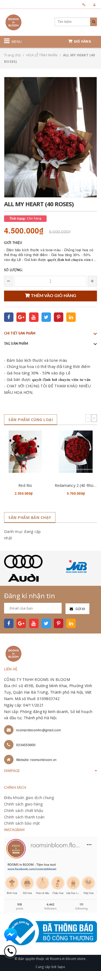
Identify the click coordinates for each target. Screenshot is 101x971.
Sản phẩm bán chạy (29, 517)
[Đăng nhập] (93, 4)
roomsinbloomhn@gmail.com (38, 730)
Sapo (61, 967)
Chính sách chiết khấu (23, 810)
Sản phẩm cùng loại (30, 419)
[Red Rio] (25, 452)
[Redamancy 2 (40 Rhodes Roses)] (76, 452)
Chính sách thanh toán (24, 817)
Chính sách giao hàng (23, 804)
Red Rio (25, 485)
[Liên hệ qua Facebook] (11, 934)
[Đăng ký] (82, 4)
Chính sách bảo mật (22, 823)
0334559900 (26, 744)
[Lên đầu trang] (90, 954)
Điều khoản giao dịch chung (29, 797)
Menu (17, 41)
